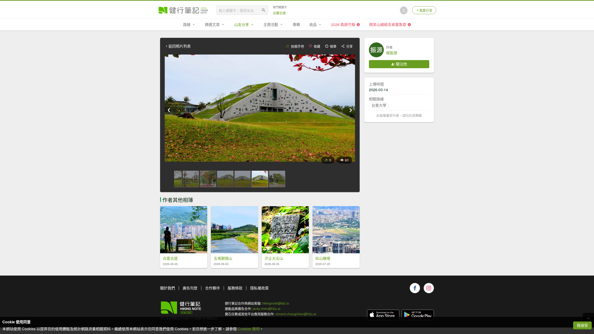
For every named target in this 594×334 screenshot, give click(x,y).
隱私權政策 (259, 288)
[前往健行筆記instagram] (429, 288)
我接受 (582, 325)
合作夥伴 (212, 288)
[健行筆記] (183, 10)
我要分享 (425, 10)
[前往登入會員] (403, 10)
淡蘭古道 (279, 12)
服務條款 (235, 288)
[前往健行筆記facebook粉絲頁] (415, 288)
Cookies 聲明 (249, 328)
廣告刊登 (190, 288)
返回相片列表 (179, 46)
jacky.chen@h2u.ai (266, 308)
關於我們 (167, 288)
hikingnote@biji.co (275, 303)
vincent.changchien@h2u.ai (295, 314)
